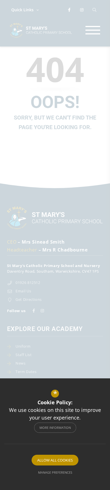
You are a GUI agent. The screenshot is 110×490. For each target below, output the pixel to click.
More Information (55, 427)
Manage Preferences (55, 472)
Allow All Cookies (55, 460)
